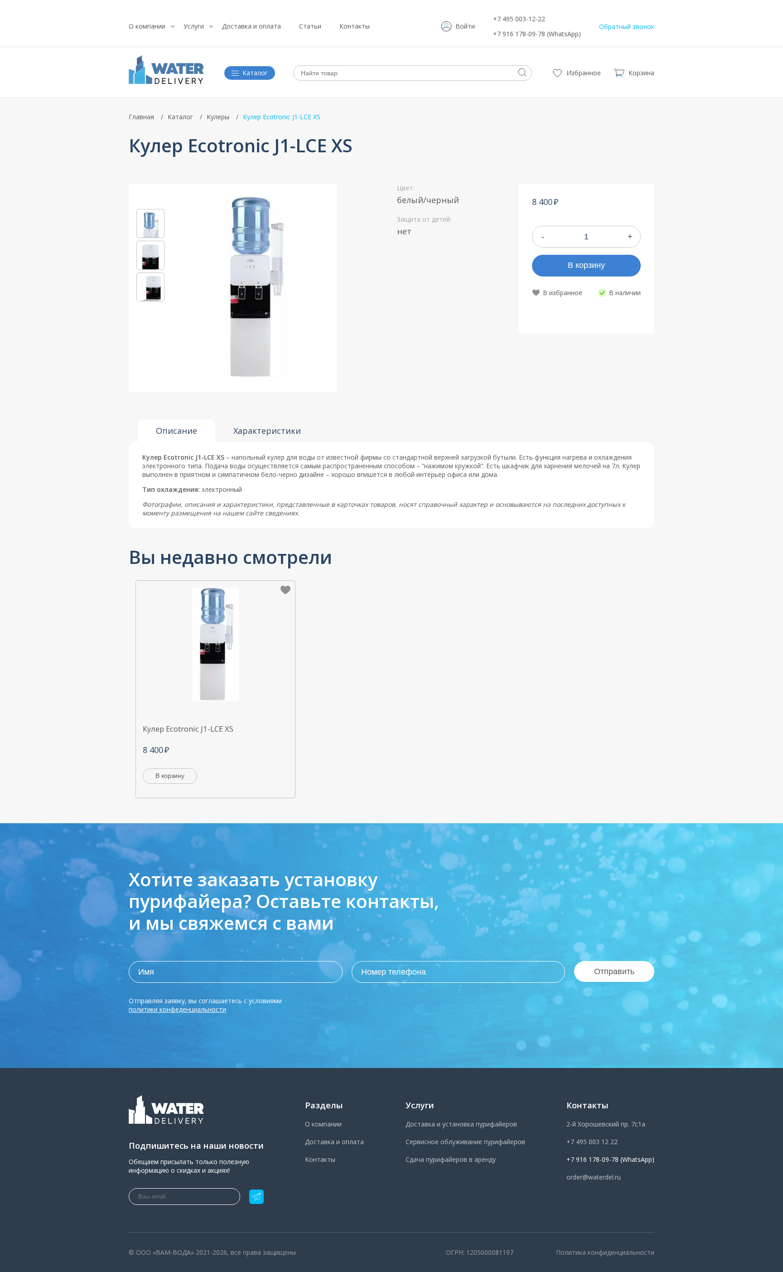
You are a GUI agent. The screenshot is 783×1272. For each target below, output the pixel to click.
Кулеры (218, 116)
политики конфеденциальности (177, 1009)
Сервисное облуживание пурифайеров (465, 1141)
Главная (141, 116)
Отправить (614, 971)
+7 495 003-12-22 (519, 19)
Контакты (354, 26)
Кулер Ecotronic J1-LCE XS (188, 728)
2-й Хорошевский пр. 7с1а (605, 1124)
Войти (465, 26)
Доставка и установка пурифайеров (461, 1124)
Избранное (583, 72)
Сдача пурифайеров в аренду (451, 1159)
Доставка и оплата (251, 26)
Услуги (194, 26)
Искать (522, 72)
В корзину (586, 265)
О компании (147, 26)
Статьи (310, 26)
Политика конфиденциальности (605, 1252)
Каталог (180, 116)
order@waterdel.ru (593, 1177)
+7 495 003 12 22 (592, 1141)
